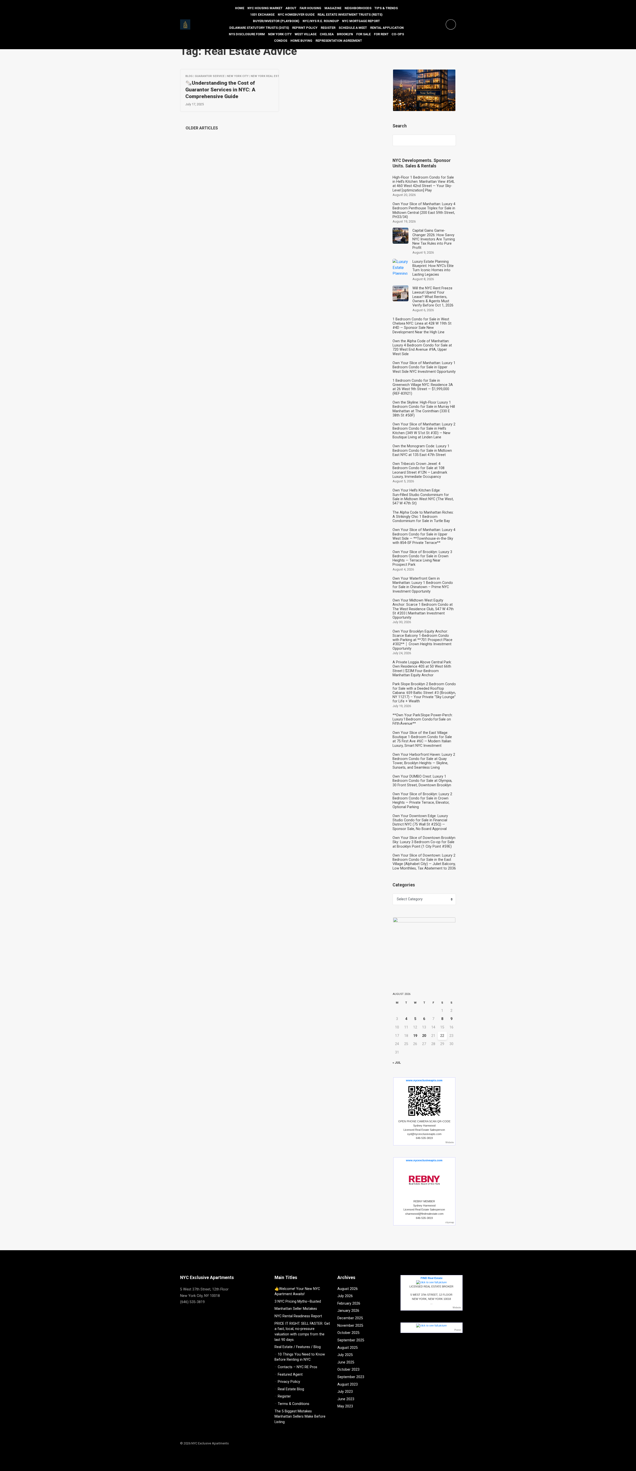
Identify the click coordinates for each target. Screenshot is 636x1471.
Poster (457, 1330)
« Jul (397, 1062)
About (290, 8)
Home (239, 8)
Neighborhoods (358, 8)
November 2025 (350, 1325)
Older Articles (201, 128)
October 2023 (348, 1369)
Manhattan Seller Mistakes (296, 1309)
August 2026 (347, 1289)
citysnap (449, 1222)
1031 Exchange (262, 14)
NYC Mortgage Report (361, 21)
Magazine (332, 8)
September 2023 (350, 1377)
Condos (280, 40)
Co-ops (398, 34)
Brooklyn (345, 34)
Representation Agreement (339, 40)
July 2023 (345, 1392)
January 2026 (348, 1311)
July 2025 (345, 1355)
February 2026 (348, 1303)
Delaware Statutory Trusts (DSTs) (259, 28)
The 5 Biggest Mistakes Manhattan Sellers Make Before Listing (300, 1416)
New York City (280, 34)
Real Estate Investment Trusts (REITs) (350, 14)
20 (424, 1036)
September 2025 (350, 1340)
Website (449, 1142)
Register (328, 28)
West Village (306, 34)
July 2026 (345, 1296)
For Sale (363, 34)
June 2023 (345, 1399)
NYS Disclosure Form (247, 34)
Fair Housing (310, 8)
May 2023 (345, 1406)
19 (415, 1036)
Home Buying (301, 40)
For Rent (381, 34)
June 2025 (345, 1362)
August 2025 (347, 1348)
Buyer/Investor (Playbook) (276, 21)
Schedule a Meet (353, 28)
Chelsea (327, 34)
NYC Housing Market (264, 8)
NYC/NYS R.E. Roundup (321, 21)
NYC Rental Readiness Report (298, 1316)
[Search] (449, 140)
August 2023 (347, 1384)
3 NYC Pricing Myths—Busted (298, 1301)
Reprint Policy (305, 28)
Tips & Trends (386, 8)
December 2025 (350, 1318)
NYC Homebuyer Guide (296, 14)
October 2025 (348, 1333)
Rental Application (387, 28)
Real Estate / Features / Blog (298, 1347)
